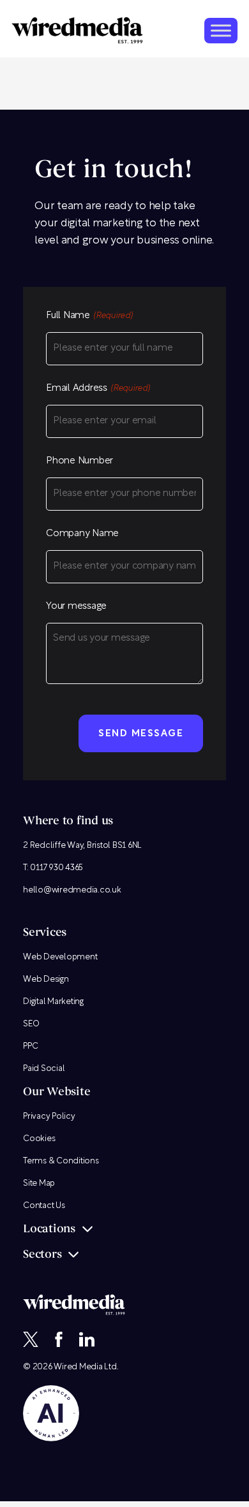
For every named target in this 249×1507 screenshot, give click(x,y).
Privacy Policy (49, 1116)
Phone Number (79, 461)
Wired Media (78, 1367)
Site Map (39, 1183)
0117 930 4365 (56, 868)
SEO (31, 1024)
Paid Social (43, 1069)
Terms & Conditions (61, 1161)
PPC (30, 1046)
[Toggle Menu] (221, 30)
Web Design (46, 979)
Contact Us (44, 1206)
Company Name (82, 534)
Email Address (98, 388)
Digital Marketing (53, 1002)
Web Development (60, 957)
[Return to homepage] (77, 30)
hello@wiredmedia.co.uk (72, 890)
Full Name (89, 316)
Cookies (39, 1139)
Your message (76, 606)
